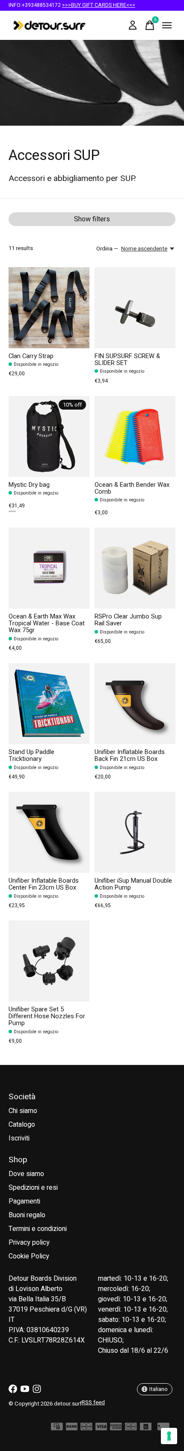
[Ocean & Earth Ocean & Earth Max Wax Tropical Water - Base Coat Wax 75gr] (49, 568)
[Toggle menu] (166, 25)
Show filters (92, 219)
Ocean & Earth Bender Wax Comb (132, 488)
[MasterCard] (86, 1428)
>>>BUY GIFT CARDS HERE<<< (98, 5)
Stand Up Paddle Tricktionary (31, 755)
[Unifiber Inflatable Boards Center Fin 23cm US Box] (49, 832)
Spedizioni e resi (33, 1188)
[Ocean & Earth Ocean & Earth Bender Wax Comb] (135, 436)
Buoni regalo (27, 1215)
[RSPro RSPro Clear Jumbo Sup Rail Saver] (135, 568)
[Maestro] (131, 1428)
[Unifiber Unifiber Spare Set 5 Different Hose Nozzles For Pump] (49, 961)
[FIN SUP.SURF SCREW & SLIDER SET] (135, 307)
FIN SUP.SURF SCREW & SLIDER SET (127, 360)
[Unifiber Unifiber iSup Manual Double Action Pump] (135, 832)
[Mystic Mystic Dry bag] (49, 436)
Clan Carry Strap (31, 356)
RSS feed (93, 1402)
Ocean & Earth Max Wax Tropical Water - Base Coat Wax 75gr (47, 623)
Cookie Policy (29, 1256)
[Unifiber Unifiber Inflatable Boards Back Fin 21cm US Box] (135, 703)
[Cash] (57, 1428)
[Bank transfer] (72, 1428)
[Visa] (101, 1428)
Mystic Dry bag (29, 484)
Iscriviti (19, 1138)
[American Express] (116, 1428)
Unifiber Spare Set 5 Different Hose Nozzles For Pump (47, 1016)
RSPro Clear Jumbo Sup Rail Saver (128, 620)
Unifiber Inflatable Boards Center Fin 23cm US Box (44, 884)
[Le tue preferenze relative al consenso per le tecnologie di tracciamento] (169, 1436)
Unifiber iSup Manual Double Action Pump (133, 884)
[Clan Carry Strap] (49, 307)
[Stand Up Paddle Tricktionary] (49, 703)
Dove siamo (26, 1174)
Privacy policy (29, 1242)
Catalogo (22, 1124)
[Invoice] (146, 1428)
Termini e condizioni (38, 1229)
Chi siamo (23, 1111)
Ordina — (107, 248)
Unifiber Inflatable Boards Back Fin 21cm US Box (130, 755)
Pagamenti (24, 1201)
